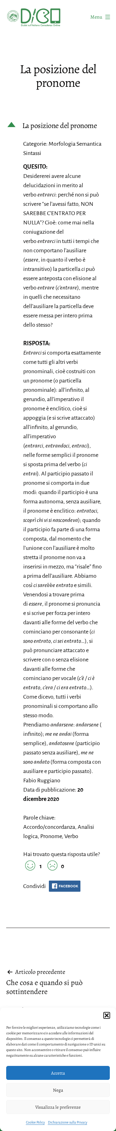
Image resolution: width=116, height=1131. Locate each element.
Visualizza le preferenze (58, 1107)
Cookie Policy (35, 1122)
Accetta (58, 1073)
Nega (58, 1090)
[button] (107, 1015)
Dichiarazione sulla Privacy (67, 1122)
